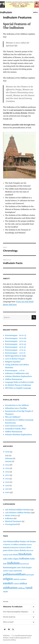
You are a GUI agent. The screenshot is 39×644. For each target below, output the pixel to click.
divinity (23, 550)
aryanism (23, 544)
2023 (7, 472)
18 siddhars (15, 544)
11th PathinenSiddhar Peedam (17, 510)
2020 (7, 482)
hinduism (25, 554)
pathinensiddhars (14, 574)
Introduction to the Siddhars (17, 405)
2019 (7, 485)
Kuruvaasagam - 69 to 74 (15, 335)
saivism (16, 579)
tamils (5, 592)
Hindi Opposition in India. (15, 356)
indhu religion (13, 559)
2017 (7, 489)
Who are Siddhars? (12, 417)
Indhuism (6, 12)
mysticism (18, 571)
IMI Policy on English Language (18, 388)
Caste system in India (14, 426)
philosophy (30, 575)
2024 (7, 468)
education (29, 550)
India (32, 558)
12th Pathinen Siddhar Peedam (18, 513)
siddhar (23, 583)
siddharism (10, 587)
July (6, 455)
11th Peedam (31, 542)
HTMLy (13, 640)
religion (8, 579)
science (16, 584)
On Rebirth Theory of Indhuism (18, 385)
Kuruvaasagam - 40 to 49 (15, 344)
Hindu (15, 555)
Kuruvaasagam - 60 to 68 (15, 338)
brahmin (6, 547)
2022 (7, 475)
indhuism (24, 558)
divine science (13, 550)
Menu (35, 12)
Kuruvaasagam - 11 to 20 (15, 353)
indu (5, 564)
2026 (7, 452)
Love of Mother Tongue (15, 359)
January (8, 461)
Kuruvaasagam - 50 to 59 (15, 341)
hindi (10, 555)
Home (5, 602)
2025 (7, 465)
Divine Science (11, 515)
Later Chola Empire (24, 568)
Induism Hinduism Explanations (18, 376)
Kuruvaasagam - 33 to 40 (15, 347)
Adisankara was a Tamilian (16, 408)
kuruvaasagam (9, 567)
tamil (29, 587)
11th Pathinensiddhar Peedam (14, 542)
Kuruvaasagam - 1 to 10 (14, 370)
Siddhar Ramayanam (13, 379)
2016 (7, 492)
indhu (5, 559)
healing (5, 555)
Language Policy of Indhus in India (19, 382)
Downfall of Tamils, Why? (15, 429)
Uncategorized (11, 524)
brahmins (22, 547)
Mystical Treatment (13, 521)
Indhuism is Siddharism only (17, 373)
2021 (7, 479)
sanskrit (8, 583)
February (9, 458)
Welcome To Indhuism (13, 607)
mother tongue (8, 571)
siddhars (21, 588)
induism (13, 563)
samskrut (23, 579)
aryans (29, 544)
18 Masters (7, 544)
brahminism (14, 547)
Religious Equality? (13, 362)
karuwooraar (24, 564)
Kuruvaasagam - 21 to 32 (15, 350)
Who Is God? (8, 622)
